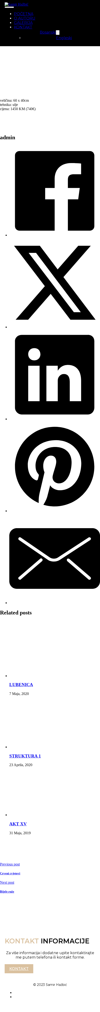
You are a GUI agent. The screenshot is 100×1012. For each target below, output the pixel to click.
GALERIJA (23, 23)
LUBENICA (21, 684)
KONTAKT (23, 27)
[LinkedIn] (54, 419)
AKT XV (18, 823)
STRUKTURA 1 (25, 756)
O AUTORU (24, 18)
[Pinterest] (54, 511)
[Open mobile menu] (9, 7)
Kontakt (19, 969)
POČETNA (23, 14)
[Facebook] (54, 235)
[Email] (54, 603)
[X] (54, 327)
